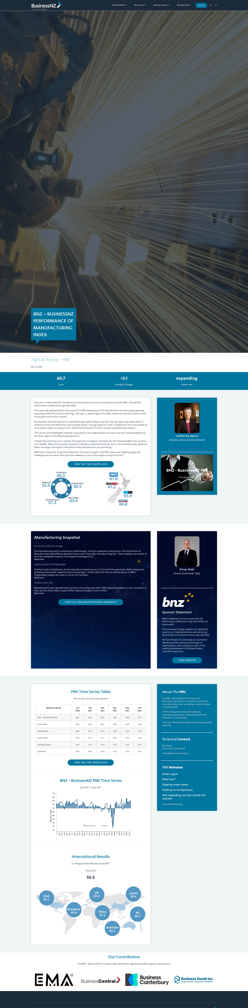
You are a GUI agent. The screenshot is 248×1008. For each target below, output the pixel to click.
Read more (39, 577)
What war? (169, 779)
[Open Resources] (145, 4)
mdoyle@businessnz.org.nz (175, 753)
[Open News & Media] (125, 4)
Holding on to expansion (177, 790)
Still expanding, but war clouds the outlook (184, 796)
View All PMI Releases (172, 804)
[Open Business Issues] (168, 4)
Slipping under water (175, 784)
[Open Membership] (189, 4)
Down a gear (170, 774)
